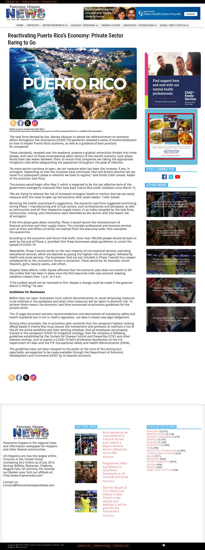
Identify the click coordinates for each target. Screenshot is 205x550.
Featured (153, 431)
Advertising (30, 1)
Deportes (33, 25)
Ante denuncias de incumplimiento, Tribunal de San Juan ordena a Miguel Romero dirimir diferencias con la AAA (115, 443)
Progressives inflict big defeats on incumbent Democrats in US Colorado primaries (115, 470)
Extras (151, 464)
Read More (108, 457)
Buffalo (152, 439)
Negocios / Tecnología (139, 25)
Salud (150, 456)
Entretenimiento (54, 25)
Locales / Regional (83, 25)
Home (20, 25)
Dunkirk (152, 442)
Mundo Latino (111, 25)
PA (148, 447)
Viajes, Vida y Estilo (173, 25)
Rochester (154, 445)
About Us (13, 1)
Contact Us (49, 1)
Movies (151, 467)
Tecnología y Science (160, 453)
